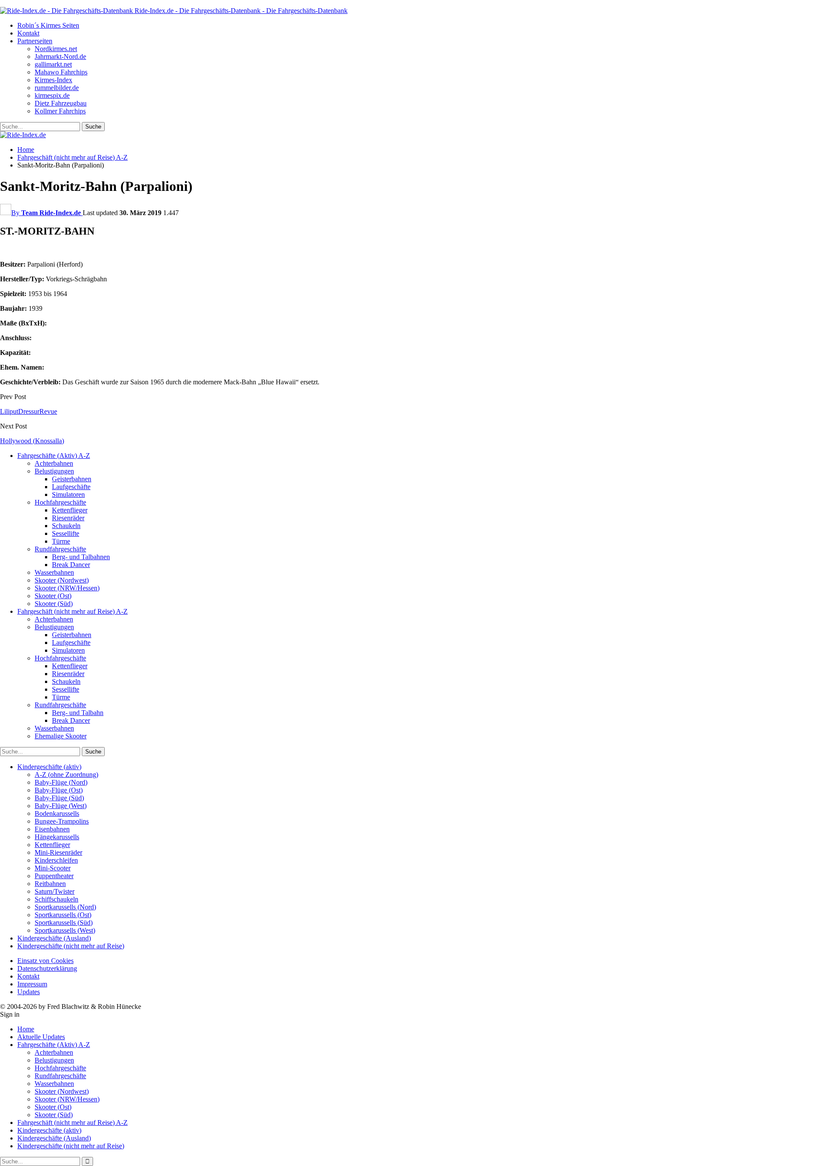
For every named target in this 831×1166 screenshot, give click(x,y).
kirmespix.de (52, 95)
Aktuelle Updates (41, 1036)
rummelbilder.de (57, 87)
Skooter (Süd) (54, 603)
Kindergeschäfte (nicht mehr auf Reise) (70, 946)
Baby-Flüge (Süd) (59, 798)
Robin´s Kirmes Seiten (48, 25)
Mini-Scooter (53, 868)
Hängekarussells (57, 837)
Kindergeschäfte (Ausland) (54, 938)
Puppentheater (54, 875)
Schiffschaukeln (56, 899)
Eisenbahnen (52, 829)
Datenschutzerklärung (47, 968)
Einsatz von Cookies (45, 960)
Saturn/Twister (54, 891)
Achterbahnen (54, 463)
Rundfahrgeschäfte (60, 549)
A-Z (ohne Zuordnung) (66, 774)
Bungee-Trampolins (62, 821)
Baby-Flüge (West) (61, 805)
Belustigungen (54, 471)
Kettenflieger (69, 510)
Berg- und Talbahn (77, 712)
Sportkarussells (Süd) (64, 922)
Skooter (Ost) (53, 595)
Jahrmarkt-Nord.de (60, 56)
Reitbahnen (50, 883)
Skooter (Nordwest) (62, 580)
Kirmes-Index (53, 80)
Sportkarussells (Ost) (63, 914)
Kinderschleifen (56, 860)
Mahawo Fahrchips (61, 72)
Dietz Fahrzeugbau (61, 103)
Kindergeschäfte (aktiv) (49, 766)
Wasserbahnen (54, 572)
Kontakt (28, 33)
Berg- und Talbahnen (81, 556)
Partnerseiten (34, 41)
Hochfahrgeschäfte (60, 502)
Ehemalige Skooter (61, 736)
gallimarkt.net (53, 64)
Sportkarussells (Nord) (65, 907)
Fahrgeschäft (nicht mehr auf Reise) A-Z (72, 611)
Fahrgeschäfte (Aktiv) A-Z (53, 455)
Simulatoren (68, 494)
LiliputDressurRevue (28, 411)
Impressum (32, 984)
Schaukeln (66, 525)
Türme (61, 541)
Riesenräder (68, 518)
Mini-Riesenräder (58, 852)
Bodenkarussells (57, 813)
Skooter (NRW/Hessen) (67, 588)
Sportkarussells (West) (65, 930)
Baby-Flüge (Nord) (61, 782)
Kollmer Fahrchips (60, 111)
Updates (28, 991)
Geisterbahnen (71, 479)
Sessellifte (65, 533)
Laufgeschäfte (71, 486)
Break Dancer (71, 564)
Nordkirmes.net (56, 48)
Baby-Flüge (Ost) (59, 790)
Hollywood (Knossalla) (32, 440)
